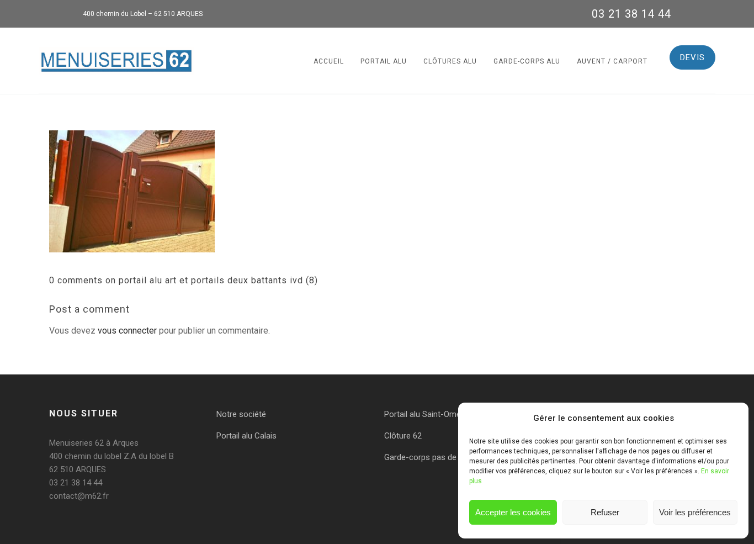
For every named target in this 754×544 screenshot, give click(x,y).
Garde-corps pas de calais (432, 457)
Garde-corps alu (526, 61)
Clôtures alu (450, 61)
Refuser (605, 512)
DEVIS (692, 57)
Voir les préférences (695, 512)
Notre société (241, 414)
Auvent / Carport (612, 61)
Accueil (329, 61)
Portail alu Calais (246, 436)
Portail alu (383, 61)
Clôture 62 (403, 436)
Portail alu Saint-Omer (424, 414)
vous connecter (127, 330)
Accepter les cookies (513, 512)
